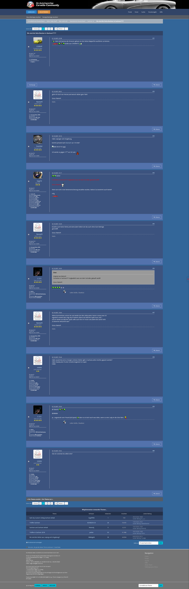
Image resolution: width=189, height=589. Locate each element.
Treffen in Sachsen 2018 (37, 532)
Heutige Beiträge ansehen (50, 17)
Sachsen (90, 21)
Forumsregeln (152, 12)
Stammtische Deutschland (77, 21)
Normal (37, 585)
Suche (143, 12)
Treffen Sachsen (35, 523)
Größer (52, 585)
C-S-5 (39, 278)
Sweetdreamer (145, 523)
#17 (153, 312)
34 (56, 29)
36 (108, 537)
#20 (153, 450)
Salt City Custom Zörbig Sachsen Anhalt (42, 518)
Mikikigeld (91, 537)
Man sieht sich (63, 21)
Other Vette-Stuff (52, 21)
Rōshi (65, 577)
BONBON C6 (91, 523)
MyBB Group (49, 577)
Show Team (148, 565)
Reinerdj (91, 527)
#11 (153, 38)
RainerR (39, 102)
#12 (153, 91)
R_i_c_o (143, 519)
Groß (45, 585)
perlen (91, 532)
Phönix (143, 533)
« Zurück (35, 29)
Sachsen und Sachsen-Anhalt (39, 527)
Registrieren (44, 12)
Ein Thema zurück (34, 499)
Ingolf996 (91, 518)
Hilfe (161, 12)
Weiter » (61, 29)
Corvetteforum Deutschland (36, 21)
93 (108, 532)
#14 (153, 173)
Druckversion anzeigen (35, 542)
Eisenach (68, 143)
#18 (153, 357)
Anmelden (31, 12)
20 (108, 523)
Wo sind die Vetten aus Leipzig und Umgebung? (45, 537)
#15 (153, 223)
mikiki (39, 367)
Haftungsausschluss (151, 567)
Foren (136, 12)
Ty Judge (143, 538)
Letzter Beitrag (137, 519)
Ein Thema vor (47, 499)
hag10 (39, 181)
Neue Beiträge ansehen (33, 17)
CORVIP (39, 46)
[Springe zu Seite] (66, 28)
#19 (153, 406)
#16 (153, 268)
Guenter (39, 146)
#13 (153, 136)
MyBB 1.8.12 (36, 577)
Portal (130, 12)
